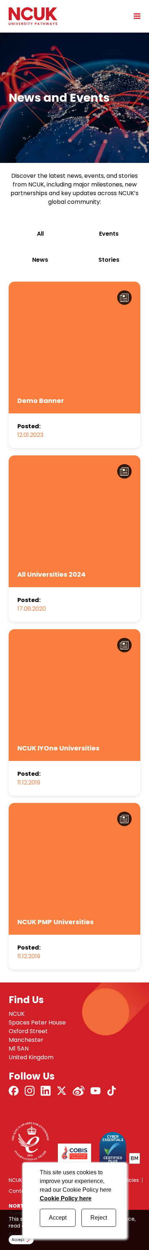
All (40, 234)
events (109, 234)
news (40, 260)
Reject (98, 1218)
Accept (58, 1218)
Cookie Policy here (65, 1198)
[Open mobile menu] (134, 16)
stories (108, 260)
